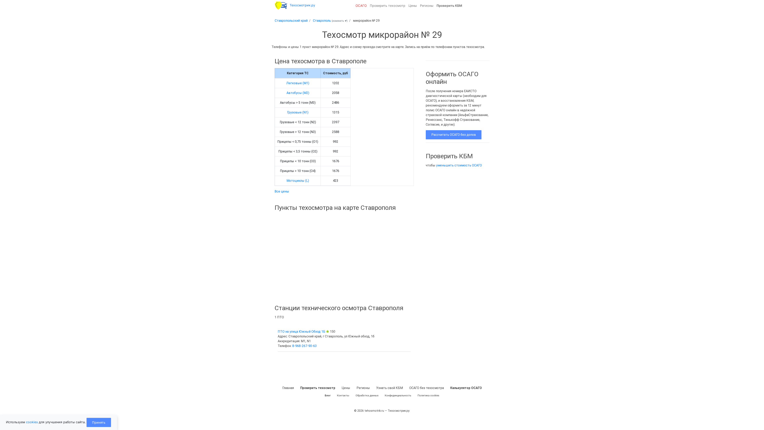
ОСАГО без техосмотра (426, 388)
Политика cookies (428, 395)
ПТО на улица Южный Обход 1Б (301, 331)
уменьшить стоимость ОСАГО (459, 165)
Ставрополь (322, 20)
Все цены (282, 191)
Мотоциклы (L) (297, 181)
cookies (32, 422)
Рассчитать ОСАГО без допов (453, 135)
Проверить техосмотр (387, 6)
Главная (288, 388)
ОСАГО (361, 6)
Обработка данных (367, 395)
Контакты (343, 395)
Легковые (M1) (297, 83)
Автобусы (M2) (297, 93)
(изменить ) (340, 20)
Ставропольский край (291, 20)
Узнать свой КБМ (389, 388)
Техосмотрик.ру (302, 5)
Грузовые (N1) (297, 112)
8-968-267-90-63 (304, 346)
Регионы (426, 6)
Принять (98, 422)
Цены (412, 6)
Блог (328, 395)
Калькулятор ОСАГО (466, 388)
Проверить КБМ (449, 6)
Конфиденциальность (398, 395)
